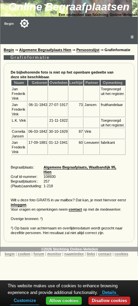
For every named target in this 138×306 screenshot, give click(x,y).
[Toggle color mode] (24, 23)
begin (10, 254)
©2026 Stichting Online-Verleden (69, 249)
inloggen (18, 205)
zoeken (24, 254)
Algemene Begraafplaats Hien (45, 50)
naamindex (74, 254)
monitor (54, 254)
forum (38, 254)
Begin (9, 23)
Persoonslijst (87, 50)
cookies (121, 254)
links (91, 254)
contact (75, 209)
